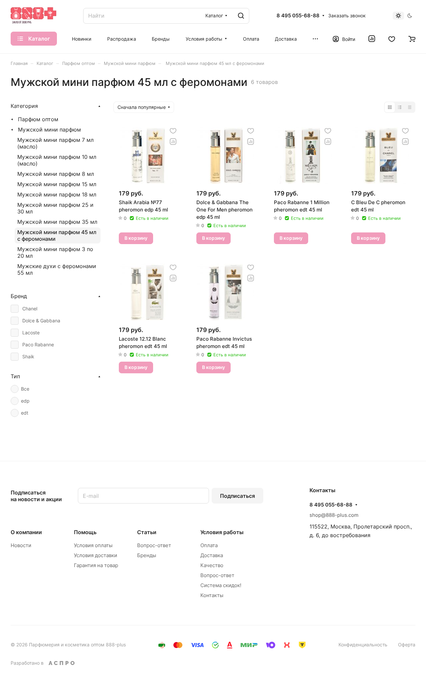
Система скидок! (220, 585)
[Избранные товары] (391, 38)
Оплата (209, 545)
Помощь (85, 532)
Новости (21, 545)
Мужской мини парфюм (49, 129)
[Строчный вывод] (400, 107)
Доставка (211, 555)
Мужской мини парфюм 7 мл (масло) (55, 143)
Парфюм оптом (38, 119)
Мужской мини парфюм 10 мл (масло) (56, 160)
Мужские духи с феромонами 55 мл (56, 269)
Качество (211, 565)
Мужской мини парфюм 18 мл (56, 194)
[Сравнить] (173, 141)
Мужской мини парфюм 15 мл (56, 184)
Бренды (146, 555)
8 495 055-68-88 (298, 16)
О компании (26, 532)
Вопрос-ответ (154, 545)
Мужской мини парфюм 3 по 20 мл (55, 252)
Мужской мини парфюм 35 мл (57, 221)
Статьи (146, 532)
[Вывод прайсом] (410, 107)
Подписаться (237, 496)
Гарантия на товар (96, 565)
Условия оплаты (93, 545)
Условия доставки (95, 555)
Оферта (406, 644)
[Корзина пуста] (411, 38)
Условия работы (222, 532)
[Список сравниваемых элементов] (371, 38)
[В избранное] (173, 131)
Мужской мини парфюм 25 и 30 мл (55, 208)
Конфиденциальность (362, 644)
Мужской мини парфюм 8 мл (55, 173)
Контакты (211, 595)
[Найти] (241, 16)
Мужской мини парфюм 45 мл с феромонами (57, 235)
